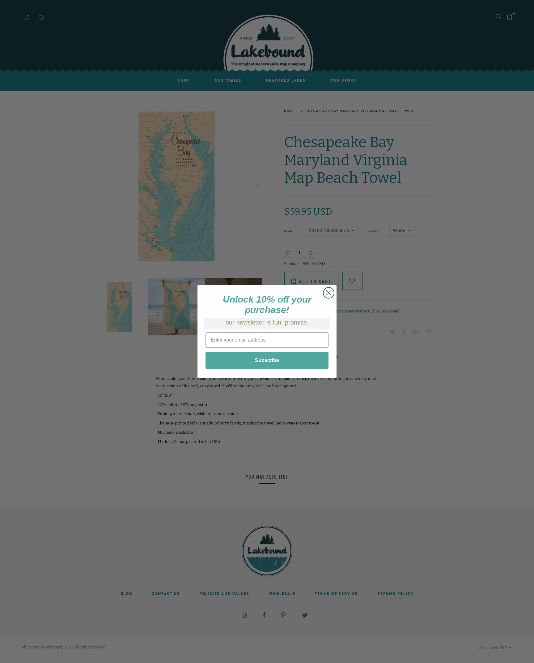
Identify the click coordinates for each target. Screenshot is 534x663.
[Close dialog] (328, 292)
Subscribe (267, 360)
